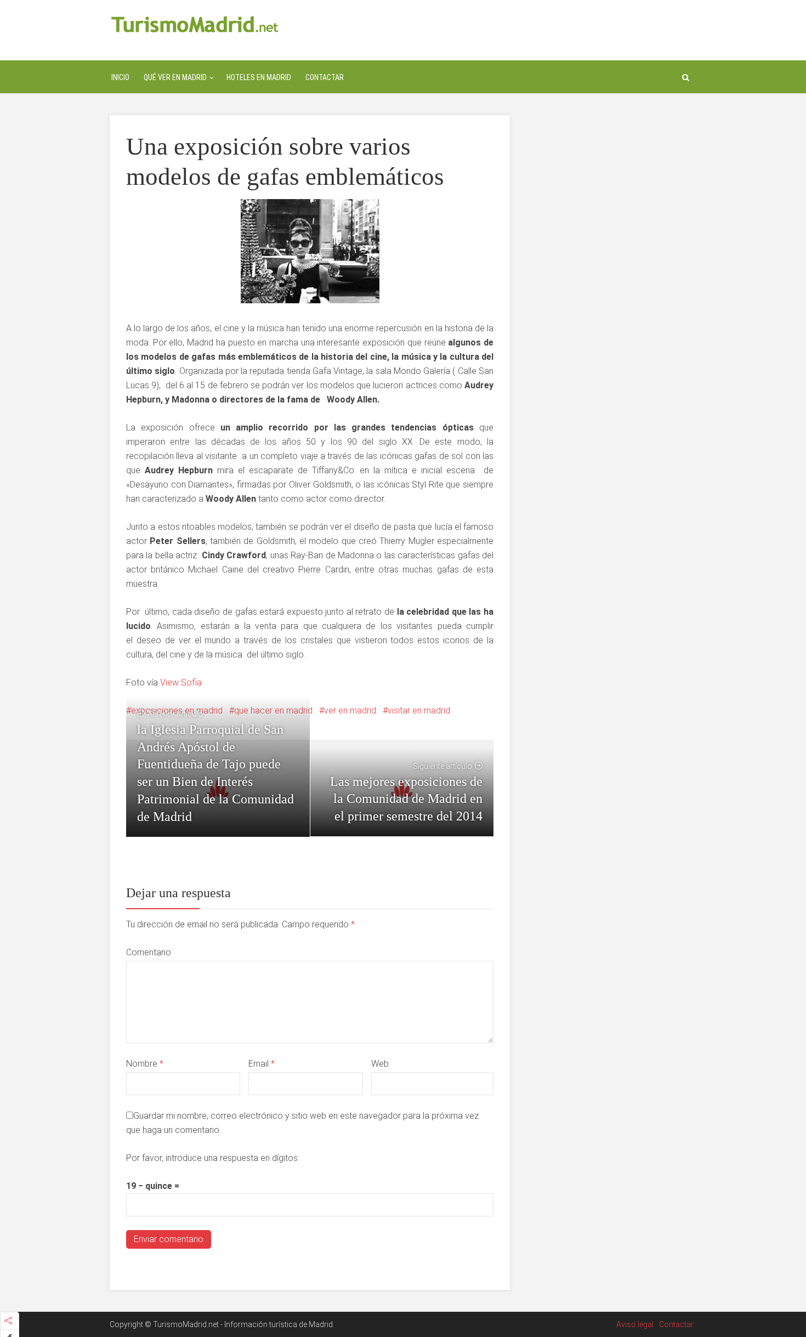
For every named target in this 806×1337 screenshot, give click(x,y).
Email (261, 1063)
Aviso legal (635, 1324)
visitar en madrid (419, 710)
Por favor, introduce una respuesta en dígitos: (212, 1158)
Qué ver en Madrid (175, 77)
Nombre (144, 1063)
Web (380, 1063)
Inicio (120, 77)
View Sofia (181, 682)
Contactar (324, 77)
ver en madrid (350, 710)
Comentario (148, 952)
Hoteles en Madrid (258, 77)
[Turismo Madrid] (195, 24)
